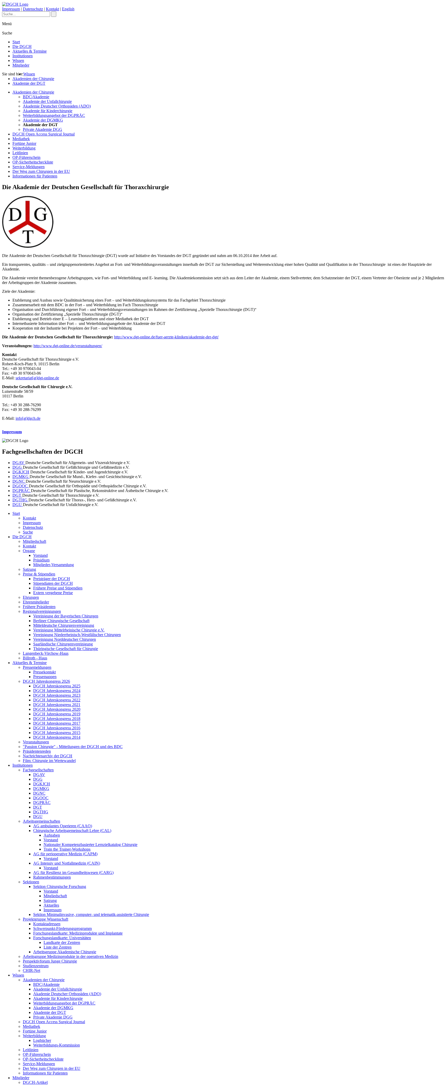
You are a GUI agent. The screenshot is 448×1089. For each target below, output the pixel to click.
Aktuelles (51, 905)
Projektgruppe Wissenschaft (45, 919)
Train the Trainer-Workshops (67, 849)
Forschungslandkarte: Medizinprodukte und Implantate (78, 933)
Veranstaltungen (36, 742)
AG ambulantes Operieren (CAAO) (62, 826)
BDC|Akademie (36, 97)
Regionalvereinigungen (42, 611)
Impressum (11, 9)
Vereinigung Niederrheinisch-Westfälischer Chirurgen (77, 634)
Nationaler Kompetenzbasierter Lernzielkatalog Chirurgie (90, 844)
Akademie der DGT (28, 83)
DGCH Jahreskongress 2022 (56, 700)
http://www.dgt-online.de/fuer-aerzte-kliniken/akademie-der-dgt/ (166, 337)
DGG (17, 467)
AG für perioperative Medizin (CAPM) (65, 854)
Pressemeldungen (37, 667)
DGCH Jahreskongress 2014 (56, 737)
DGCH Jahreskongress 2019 (56, 714)
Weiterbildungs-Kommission (56, 1045)
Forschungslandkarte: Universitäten (62, 938)
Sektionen (31, 882)
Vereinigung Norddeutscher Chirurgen (64, 639)
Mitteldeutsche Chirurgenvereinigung (63, 625)
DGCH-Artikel (35, 1082)
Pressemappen (45, 676)
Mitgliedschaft (34, 541)
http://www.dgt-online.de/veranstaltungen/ (67, 346)
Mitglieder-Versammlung (53, 565)
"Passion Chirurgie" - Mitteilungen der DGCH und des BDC (73, 746)
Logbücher (42, 1040)
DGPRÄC (21, 490)
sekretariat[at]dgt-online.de (37, 378)
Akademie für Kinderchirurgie (47, 111)
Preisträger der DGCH (51, 578)
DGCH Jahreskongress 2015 (56, 732)
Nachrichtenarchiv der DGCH (47, 756)
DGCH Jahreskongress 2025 (56, 686)
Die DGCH (22, 46)
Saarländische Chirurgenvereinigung (63, 644)
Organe (29, 551)
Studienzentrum (35, 966)
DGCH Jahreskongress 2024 (56, 690)
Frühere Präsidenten (39, 606)
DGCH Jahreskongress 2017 (56, 723)
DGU (17, 504)
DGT (17, 495)
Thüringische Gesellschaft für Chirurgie (65, 648)
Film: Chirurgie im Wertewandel (49, 760)
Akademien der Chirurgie (33, 78)
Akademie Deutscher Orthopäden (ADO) (57, 106)
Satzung (29, 569)
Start (16, 42)
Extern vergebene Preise (53, 592)
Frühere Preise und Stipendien (57, 588)
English (68, 9)
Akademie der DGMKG (43, 120)
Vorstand (40, 555)
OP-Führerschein (26, 157)
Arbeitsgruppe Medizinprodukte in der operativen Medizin (70, 956)
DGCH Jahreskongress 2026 (46, 681)
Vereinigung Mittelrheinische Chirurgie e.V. (68, 630)
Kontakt (52, 9)
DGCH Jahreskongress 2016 (56, 728)
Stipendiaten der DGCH (53, 583)
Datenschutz (33, 9)
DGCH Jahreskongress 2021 (56, 704)
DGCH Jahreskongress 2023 (56, 695)
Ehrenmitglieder (36, 602)
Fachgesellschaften (38, 770)
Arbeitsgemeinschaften (41, 821)
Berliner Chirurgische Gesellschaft (61, 620)
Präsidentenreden (37, 751)
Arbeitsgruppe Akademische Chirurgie (64, 952)
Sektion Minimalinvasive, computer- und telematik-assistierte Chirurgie (91, 914)
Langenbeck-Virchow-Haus (45, 653)
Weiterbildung (24, 148)
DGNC (19, 481)
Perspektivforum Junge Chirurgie (50, 961)
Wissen (18, 60)
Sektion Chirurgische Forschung (59, 886)
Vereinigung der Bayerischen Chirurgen (65, 616)
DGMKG (21, 476)
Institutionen (22, 56)
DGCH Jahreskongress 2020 (56, 709)
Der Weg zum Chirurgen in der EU (41, 171)
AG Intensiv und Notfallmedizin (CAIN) (66, 863)
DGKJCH (20, 472)
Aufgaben (52, 835)
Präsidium (41, 560)
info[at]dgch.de (28, 418)
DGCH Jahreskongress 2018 (56, 718)
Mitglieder (20, 65)
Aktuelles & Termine (29, 51)
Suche (28, 532)
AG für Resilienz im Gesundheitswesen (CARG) (73, 872)
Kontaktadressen (46, 924)
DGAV (18, 462)
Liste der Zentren (58, 947)
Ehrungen (31, 597)
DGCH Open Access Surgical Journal (43, 134)
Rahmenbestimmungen (52, 877)
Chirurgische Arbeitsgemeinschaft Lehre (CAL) (72, 830)
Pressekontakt (44, 672)
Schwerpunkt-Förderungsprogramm (62, 928)
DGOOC (20, 486)
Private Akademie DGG (42, 129)
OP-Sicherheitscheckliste (32, 162)
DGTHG (20, 500)
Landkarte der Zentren (62, 942)
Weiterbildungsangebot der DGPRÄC (54, 115)
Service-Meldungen (28, 167)
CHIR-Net (31, 970)
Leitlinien (20, 153)
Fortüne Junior (24, 143)
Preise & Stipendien (39, 574)
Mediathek (21, 139)
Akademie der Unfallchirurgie (47, 101)
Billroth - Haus (35, 658)
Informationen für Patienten (34, 176)
